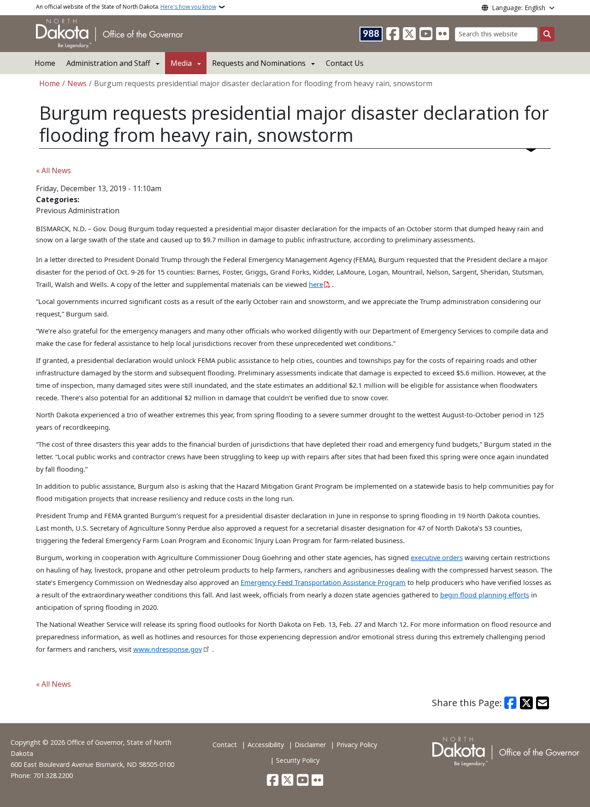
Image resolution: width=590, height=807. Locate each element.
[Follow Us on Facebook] (392, 34)
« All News (53, 170)
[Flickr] (442, 34)
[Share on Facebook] (510, 702)
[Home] (109, 33)
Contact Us (345, 63)
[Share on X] (526, 702)
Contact (224, 744)
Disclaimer (310, 744)
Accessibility (266, 744)
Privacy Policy (356, 744)
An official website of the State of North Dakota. (126, 7)
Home (45, 63)
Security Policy (297, 760)
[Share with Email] (542, 702)
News (77, 83)
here (316, 284)
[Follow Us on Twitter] (409, 34)
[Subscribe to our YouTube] (425, 34)
